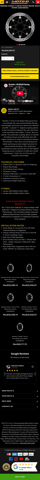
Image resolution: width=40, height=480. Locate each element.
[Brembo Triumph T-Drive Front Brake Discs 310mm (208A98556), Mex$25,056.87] (29, 297)
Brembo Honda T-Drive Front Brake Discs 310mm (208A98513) (10, 279)
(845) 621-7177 (12, 113)
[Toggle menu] (2, 2)
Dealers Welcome (27, 443)
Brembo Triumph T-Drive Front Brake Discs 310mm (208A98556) (29, 309)
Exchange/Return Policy (19, 76)
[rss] (27, 459)
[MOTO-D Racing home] (20, 2)
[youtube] (21, 459)
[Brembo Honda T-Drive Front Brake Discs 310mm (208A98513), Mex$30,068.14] (10, 268)
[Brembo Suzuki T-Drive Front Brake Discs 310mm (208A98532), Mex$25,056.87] (29, 268)
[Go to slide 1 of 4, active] (17, 44)
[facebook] (11, 459)
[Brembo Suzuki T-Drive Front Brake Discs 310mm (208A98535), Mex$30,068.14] (10, 297)
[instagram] (16, 459)
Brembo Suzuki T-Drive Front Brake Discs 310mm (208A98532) (29, 279)
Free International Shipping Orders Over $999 (19, 70)
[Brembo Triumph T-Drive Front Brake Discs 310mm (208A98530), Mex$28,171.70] (20, 327)
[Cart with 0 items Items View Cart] (38, 2)
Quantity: (4, 54)
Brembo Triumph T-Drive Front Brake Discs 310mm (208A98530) (20, 338)
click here (29, 249)
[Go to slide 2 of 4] (19, 44)
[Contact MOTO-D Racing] (33, 2)
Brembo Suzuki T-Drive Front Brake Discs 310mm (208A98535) (10, 309)
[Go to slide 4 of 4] (24, 44)
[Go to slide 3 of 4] (21, 44)
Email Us (22, 113)
